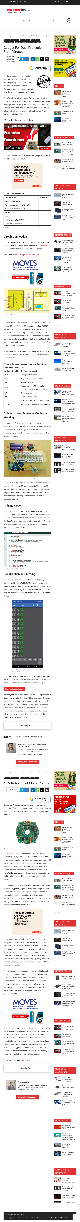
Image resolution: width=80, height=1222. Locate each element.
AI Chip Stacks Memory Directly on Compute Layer (68, 217)
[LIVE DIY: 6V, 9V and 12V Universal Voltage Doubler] (57, 308)
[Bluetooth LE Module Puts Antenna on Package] (57, 195)
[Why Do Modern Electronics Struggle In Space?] (57, 119)
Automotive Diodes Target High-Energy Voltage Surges (67, 242)
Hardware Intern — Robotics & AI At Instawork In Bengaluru (68, 393)
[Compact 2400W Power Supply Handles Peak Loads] (57, 353)
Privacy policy (41, 1218)
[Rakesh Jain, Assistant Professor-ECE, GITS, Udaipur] (11, 749)
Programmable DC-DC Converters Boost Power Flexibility (68, 361)
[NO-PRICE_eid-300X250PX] (65, 53)
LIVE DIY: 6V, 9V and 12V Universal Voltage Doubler (68, 308)
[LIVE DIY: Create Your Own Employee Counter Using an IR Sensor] (57, 293)
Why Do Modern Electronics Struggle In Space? (68, 120)
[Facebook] (55, 1)
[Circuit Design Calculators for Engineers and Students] (57, 447)
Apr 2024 (11, 736)
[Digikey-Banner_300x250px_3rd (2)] (27, 188)
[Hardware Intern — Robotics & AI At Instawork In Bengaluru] (57, 392)
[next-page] (59, 127)
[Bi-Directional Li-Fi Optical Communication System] (57, 92)
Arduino (18, 736)
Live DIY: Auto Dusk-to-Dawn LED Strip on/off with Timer (68, 317)
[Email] (42, 59)
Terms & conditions (30, 1218)
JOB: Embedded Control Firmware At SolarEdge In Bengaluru (68, 401)
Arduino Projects (35, 40)
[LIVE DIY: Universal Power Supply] (57, 301)
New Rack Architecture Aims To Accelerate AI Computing (68, 250)
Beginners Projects (8, 42)
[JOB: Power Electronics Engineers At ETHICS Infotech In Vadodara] (57, 409)
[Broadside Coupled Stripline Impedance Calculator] (57, 455)
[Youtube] (67, 1)
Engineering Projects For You (16, 36)
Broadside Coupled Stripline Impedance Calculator (67, 456)
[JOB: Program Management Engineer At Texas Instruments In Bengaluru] (57, 417)
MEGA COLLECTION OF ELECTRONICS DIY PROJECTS (28, 42)
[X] (64, 1)
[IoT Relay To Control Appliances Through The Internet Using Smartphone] (57, 102)
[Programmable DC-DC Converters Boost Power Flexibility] (57, 361)
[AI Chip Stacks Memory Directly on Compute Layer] (57, 217)
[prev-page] (55, 127)
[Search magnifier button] (69, 20)
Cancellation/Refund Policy (55, 1218)
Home (5, 36)
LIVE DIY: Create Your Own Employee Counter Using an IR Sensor (68, 293)
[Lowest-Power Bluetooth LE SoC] (57, 203)
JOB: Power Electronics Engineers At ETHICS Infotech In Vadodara (68, 409)
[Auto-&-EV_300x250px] (27, 284)
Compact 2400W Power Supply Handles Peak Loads (68, 353)
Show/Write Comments (27, 762)
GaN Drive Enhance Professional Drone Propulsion (67, 345)
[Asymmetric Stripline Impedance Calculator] (57, 470)
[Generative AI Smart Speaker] (57, 113)
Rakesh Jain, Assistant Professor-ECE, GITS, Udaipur (11, 59)
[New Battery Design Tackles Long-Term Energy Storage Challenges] (57, 258)
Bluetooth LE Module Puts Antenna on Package (68, 195)
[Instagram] (58, 1)
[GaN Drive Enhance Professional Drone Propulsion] (57, 344)
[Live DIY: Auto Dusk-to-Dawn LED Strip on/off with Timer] (57, 316)
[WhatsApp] (37, 59)
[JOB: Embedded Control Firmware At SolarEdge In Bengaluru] (57, 401)
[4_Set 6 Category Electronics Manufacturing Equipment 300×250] (65, 77)
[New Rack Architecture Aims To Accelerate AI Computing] (57, 250)
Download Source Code (14, 689)
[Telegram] (22, 59)
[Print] (47, 59)
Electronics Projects (36, 736)
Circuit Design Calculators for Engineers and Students (68, 447)
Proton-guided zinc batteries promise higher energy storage (68, 269)
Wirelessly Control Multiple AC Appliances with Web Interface (68, 168)
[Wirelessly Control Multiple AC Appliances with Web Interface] (57, 167)
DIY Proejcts (26, 736)
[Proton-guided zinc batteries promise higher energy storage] (57, 268)
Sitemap (66, 1218)
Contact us (19, 1218)
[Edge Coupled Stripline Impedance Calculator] (57, 464)
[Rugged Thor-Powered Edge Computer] (57, 369)
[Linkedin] (61, 1)
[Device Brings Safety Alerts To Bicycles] (57, 210)
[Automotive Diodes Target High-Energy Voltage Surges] (57, 241)
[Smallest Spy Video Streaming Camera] (57, 161)
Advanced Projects (24, 40)
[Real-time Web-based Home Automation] (57, 144)
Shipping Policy (10, 1218)
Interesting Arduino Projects (26, 254)
